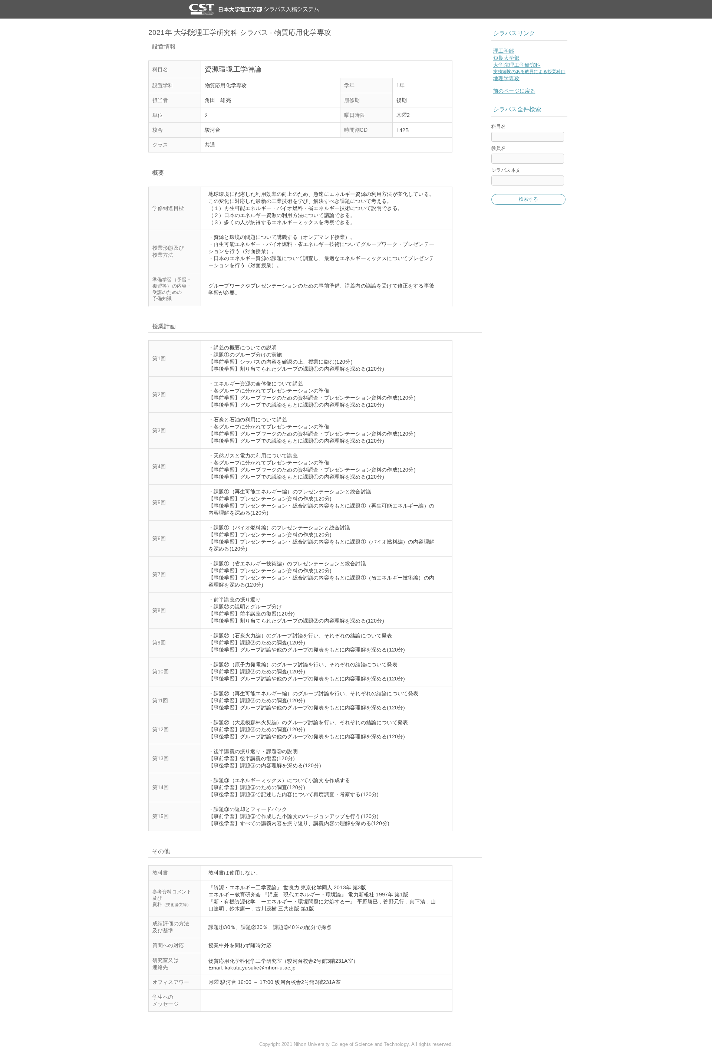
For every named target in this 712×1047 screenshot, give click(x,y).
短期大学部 (506, 58)
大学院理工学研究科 (516, 65)
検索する (528, 199)
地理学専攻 (506, 78)
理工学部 (503, 51)
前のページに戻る (514, 91)
